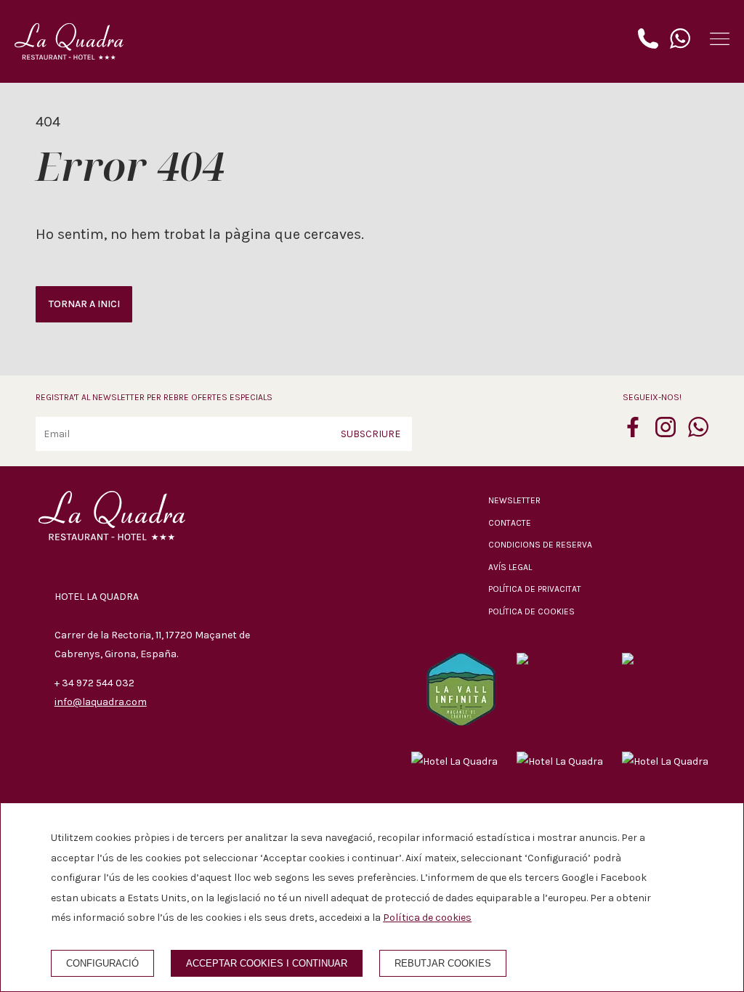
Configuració (102, 963)
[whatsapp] (698, 433)
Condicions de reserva (540, 545)
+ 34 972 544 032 (94, 683)
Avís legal (510, 567)
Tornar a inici (84, 304)
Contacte (509, 523)
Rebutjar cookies (443, 963)
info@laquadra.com (100, 702)
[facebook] (633, 433)
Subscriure (370, 434)
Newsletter (514, 500)
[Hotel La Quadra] (69, 41)
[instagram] (665, 433)
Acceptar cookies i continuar (266, 963)
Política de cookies (531, 611)
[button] (719, 39)
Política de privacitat (534, 589)
